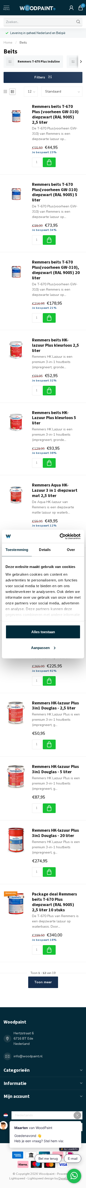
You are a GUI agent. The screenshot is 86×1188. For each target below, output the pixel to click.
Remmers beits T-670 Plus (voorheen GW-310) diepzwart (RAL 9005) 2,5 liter (55, 114)
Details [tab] (45, 550)
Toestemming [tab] (16, 550)
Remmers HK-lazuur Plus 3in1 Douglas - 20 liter (55, 833)
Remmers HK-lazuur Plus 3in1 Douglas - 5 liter (55, 769)
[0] (80, 7)
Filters (40, 77)
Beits (23, 43)
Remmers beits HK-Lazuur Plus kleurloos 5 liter (54, 418)
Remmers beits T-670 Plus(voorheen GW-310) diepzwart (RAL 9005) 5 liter (55, 192)
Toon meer (43, 982)
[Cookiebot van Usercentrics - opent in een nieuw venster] (61, 536)
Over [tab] (71, 550)
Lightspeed (17, 1178)
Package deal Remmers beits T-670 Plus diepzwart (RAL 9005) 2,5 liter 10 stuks (54, 901)
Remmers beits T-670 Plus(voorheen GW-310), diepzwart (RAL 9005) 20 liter (56, 269)
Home (8, 43)
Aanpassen (40, 647)
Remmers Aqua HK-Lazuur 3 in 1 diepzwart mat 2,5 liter (54, 490)
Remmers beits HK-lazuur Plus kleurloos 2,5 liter (55, 345)
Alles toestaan (43, 632)
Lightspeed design (41, 1178)
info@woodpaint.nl (28, 1056)
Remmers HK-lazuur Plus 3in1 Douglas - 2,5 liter (55, 705)
